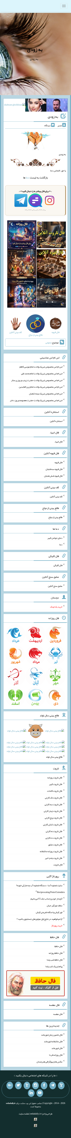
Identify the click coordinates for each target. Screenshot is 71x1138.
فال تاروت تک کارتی (53, 797)
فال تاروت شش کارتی (52, 824)
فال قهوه (58, 462)
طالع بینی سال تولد (54, 756)
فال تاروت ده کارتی (53, 837)
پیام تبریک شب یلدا (53, 966)
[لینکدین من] (31, 1093)
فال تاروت (57, 864)
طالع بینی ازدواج (55, 517)
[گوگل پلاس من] (9, 1085)
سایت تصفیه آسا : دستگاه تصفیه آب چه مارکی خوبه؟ (39, 885)
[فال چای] (51, 293)
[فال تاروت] (51, 235)
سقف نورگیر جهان (54, 905)
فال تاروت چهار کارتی (53, 811)
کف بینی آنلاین (56, 496)
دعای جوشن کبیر (54, 537)
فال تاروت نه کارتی (54, 831)
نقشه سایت (24, 1113)
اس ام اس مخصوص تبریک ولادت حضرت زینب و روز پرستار (36, 380)
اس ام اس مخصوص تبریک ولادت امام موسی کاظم (40, 366)
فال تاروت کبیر (55, 784)
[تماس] (27, 1085)
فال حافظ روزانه (55, 953)
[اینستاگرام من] (35, 1085)
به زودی (34, 49)
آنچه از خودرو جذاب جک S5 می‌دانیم (46, 898)
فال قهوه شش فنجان (53, 475)
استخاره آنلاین (56, 421)
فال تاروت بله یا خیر (53, 858)
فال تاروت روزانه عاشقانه (51, 851)
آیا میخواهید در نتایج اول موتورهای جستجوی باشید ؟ (39, 918)
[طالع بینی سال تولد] (35, 741)
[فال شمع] (21, 264)
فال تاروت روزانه (54, 777)
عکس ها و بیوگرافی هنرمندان (49, 1061)
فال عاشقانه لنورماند (53, 1041)
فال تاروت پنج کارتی (53, 817)
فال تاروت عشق (55, 844)
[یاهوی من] (61, 1085)
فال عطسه (57, 1014)
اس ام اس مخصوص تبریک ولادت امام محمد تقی (41, 373)
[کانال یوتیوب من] (39, 1093)
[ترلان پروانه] (35, 106)
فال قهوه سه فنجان (54, 469)
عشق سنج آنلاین (55, 586)
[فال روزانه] (21, 235)
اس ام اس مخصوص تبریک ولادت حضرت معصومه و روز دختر (36, 400)
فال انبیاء (58, 441)
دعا (27, 177)
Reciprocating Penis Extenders (51, 892)
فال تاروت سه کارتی (53, 804)
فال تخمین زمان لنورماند (51, 1034)
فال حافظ (58, 946)
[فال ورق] (21, 293)
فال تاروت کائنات (54, 791)
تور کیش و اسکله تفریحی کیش (49, 912)
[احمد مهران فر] (57, 106)
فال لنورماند (57, 1048)
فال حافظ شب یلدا (54, 959)
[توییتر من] (18, 1085)
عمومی (48, 342)
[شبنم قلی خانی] (14, 105)
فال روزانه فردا (55, 1055)
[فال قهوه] (51, 264)
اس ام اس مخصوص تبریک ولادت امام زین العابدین (40, 386)
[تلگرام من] (52, 1085)
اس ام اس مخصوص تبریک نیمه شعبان (45, 393)
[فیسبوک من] (44, 1085)
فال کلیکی (57, 565)
